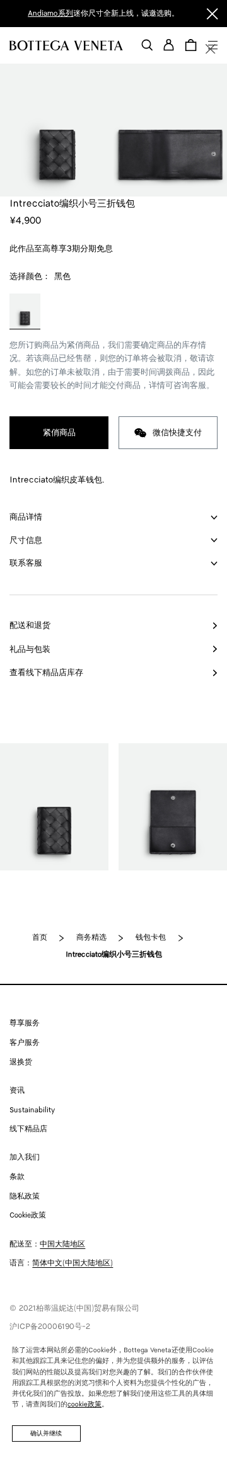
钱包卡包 (151, 938)
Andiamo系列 (50, 13)
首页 (39, 938)
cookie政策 (84, 1404)
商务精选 (91, 938)
